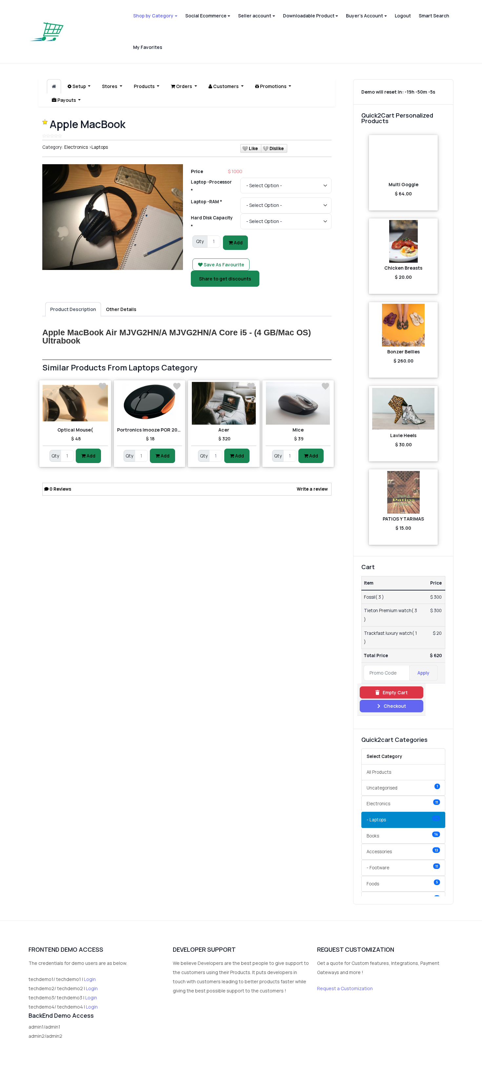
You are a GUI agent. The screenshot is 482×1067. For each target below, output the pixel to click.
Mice (298, 430)
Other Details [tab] (121, 309)
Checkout (394, 706)
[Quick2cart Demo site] (47, 31)
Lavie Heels (403, 435)
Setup (79, 86)
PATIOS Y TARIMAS (403, 519)
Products (145, 86)
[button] (155, 16)
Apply (423, 673)
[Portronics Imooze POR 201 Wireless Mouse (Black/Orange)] (149, 403)
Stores (110, 86)
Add (238, 242)
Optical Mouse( (75, 430)
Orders (184, 86)
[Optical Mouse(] (75, 403)
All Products (379, 772)
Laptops (99, 147)
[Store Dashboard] (54, 86)
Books (402, 835)
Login (90, 979)
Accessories (402, 851)
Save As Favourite (223, 264)
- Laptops (402, 819)
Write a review (312, 489)
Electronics (76, 147)
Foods (402, 883)
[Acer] (223, 403)
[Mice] (298, 403)
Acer (223, 430)
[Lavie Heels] (403, 409)
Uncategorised (402, 787)
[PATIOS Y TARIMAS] (403, 492)
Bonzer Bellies (403, 351)
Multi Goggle (403, 184)
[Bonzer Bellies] (403, 325)
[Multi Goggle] (403, 158)
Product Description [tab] (73, 309)
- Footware (402, 867)
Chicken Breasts (403, 268)
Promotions (273, 86)
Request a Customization (345, 988)
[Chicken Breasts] (403, 241)
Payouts (66, 100)
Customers (226, 86)
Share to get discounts (225, 279)
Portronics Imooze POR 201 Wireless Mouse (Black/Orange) (149, 430)
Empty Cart (395, 692)
